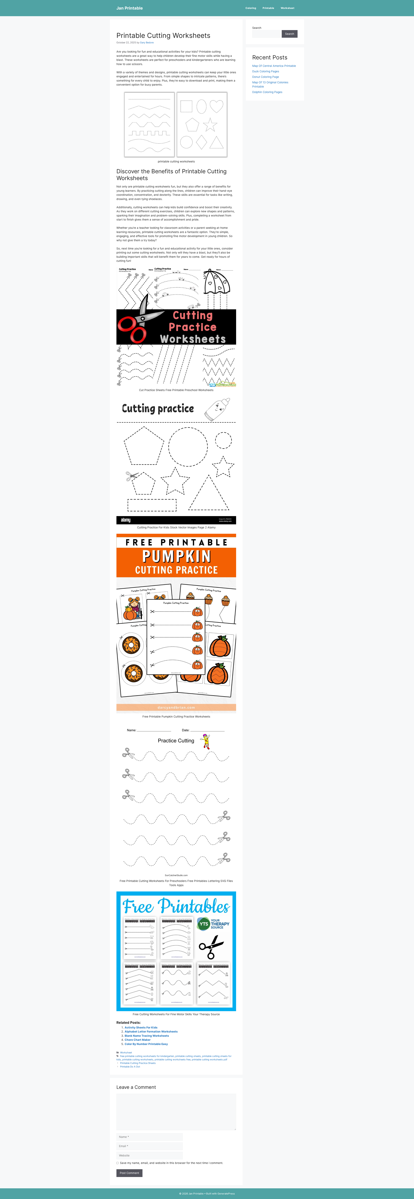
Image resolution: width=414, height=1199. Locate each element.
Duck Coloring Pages (265, 71)
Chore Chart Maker (138, 1039)
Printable (268, 8)
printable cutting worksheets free (173, 1059)
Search (256, 27)
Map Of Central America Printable (274, 65)
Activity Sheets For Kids (141, 1027)
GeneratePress (226, 1193)
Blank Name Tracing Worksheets (147, 1035)
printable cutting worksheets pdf (209, 1059)
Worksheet (287, 8)
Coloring (250, 8)
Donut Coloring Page (265, 76)
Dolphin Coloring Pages (267, 92)
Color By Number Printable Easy (146, 1044)
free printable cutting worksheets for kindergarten (147, 1056)
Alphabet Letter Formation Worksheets (151, 1031)
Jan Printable (129, 8)
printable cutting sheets (188, 1056)
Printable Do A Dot (130, 1066)
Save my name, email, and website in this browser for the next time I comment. (171, 1163)
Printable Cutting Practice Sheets (138, 1063)
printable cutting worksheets (137, 1059)
